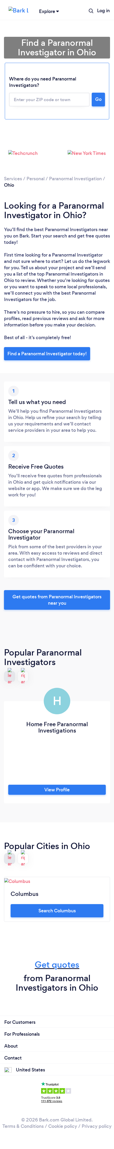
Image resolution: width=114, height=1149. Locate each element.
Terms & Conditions (23, 1126)
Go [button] (98, 99)
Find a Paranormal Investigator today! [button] (47, 354)
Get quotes (57, 965)
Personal (36, 179)
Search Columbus (57, 911)
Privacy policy (97, 1126)
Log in (103, 10)
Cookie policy (62, 1126)
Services (13, 179)
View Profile (57, 790)
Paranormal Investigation (75, 179)
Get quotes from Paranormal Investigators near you (57, 600)
